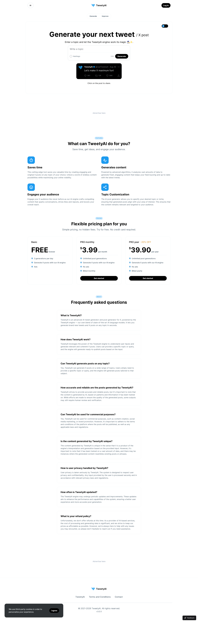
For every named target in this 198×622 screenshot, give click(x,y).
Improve (105, 16)
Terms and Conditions (100, 597)
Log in (166, 5)
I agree (54, 610)
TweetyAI (80, 597)
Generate (93, 16)
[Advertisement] (99, 113)
